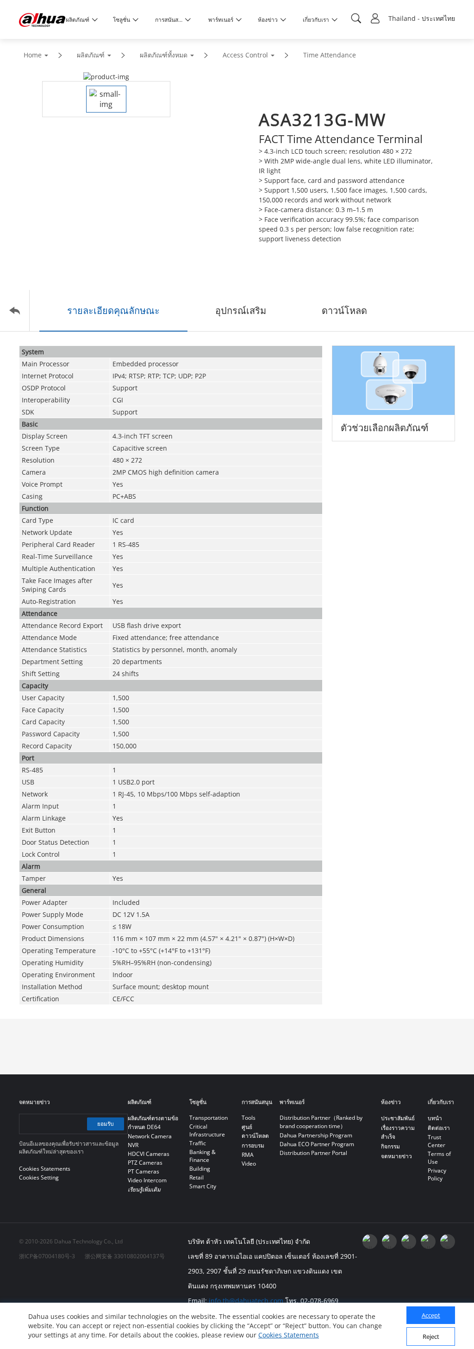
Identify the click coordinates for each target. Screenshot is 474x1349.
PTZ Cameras (145, 1163)
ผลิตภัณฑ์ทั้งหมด (163, 54)
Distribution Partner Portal (313, 1153)
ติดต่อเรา (439, 1128)
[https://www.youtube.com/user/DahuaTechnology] (389, 1241)
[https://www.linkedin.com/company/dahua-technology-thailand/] (408, 1241)
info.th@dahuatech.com (246, 1300)
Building (199, 1169)
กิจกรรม (390, 1146)
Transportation (208, 1118)
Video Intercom (147, 1180)
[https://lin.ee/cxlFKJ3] (428, 1241)
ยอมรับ (105, 1124)
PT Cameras (143, 1171)
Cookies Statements (288, 1334)
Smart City (202, 1186)
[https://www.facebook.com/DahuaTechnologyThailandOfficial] (369, 1241)
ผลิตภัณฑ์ (91, 54)
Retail (196, 1177)
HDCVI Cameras (148, 1154)
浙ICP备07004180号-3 (47, 1256)
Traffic (197, 1143)
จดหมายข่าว (396, 1156)
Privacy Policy (437, 1174)
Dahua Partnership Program (316, 1135)
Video (249, 1163)
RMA (248, 1155)
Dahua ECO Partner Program (317, 1144)
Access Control (245, 54)
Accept (431, 1315)
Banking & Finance (202, 1156)
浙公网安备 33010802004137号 (125, 1256)
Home (33, 54)
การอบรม (253, 1145)
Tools (249, 1118)
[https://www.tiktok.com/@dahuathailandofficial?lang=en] (447, 1241)
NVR (133, 1145)
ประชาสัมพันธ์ (398, 1118)
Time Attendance (329, 54)
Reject (431, 1336)
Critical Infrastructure (207, 1130)
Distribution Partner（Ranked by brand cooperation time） (321, 1122)
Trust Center (436, 1141)
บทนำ (435, 1118)
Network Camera (150, 1136)
